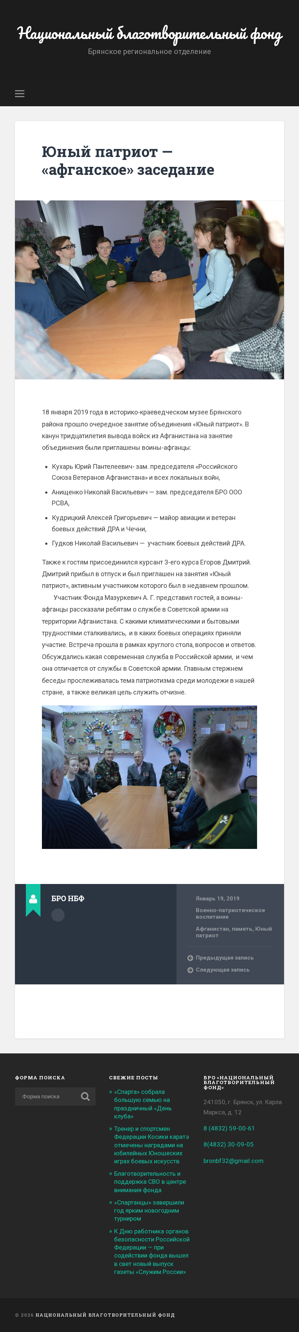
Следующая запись (223, 970)
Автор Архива (58, 915)
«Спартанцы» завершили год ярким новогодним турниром (149, 1210)
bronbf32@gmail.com (233, 1160)
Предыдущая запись (225, 957)
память (242, 929)
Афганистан (212, 929)
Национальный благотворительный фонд (149, 33)
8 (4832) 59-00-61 (229, 1128)
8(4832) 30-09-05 (228, 1144)
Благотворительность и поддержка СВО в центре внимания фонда (150, 1181)
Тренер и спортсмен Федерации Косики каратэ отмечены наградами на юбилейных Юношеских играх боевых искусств (151, 1145)
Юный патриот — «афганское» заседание (128, 160)
